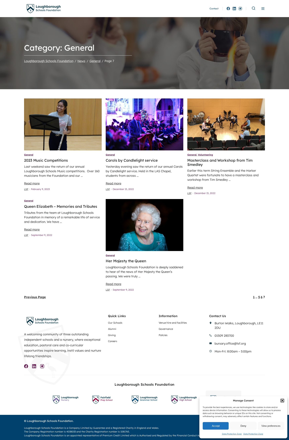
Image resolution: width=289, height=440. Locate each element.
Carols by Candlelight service (132, 160)
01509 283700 (224, 336)
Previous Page (35, 297)
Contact (214, 8)
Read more (32, 183)
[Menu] (263, 9)
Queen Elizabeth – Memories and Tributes (60, 206)
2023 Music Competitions (46, 160)
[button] (282, 400)
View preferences (270, 425)
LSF (26, 189)
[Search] (253, 8)
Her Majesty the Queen (126, 261)
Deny (243, 425)
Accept (216, 425)
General (28, 154)
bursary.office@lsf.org (230, 343)
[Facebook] (228, 8)
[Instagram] (240, 8)
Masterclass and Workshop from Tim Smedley (220, 162)
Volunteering (205, 154)
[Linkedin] (234, 8)
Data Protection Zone (232, 434)
